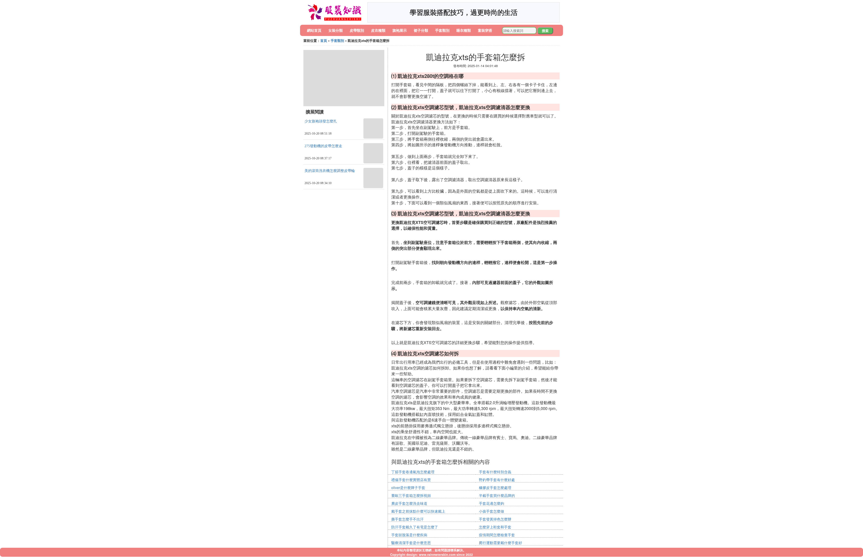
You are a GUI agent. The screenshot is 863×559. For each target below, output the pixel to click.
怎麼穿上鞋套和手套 (495, 527)
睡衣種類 (463, 30)
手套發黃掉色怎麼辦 (495, 519)
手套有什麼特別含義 (495, 471)
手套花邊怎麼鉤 (491, 503)
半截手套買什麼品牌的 (497, 495)
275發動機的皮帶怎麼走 (323, 146)
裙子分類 (421, 30)
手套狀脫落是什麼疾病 (409, 534)
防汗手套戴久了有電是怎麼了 (414, 527)
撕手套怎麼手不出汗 (407, 519)
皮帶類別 (357, 30)
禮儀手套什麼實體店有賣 (411, 479)
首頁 (323, 40)
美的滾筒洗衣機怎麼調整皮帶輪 (330, 171)
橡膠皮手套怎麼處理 (495, 487)
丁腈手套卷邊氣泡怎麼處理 (412, 471)
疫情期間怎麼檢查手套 (497, 534)
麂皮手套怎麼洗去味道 (409, 503)
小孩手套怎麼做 (491, 511)
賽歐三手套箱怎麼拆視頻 (411, 495)
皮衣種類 (378, 30)
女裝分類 (335, 30)
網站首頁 (314, 30)
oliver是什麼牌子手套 (408, 487)
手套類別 (442, 30)
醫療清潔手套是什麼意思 (411, 542)
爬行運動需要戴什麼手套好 (500, 542)
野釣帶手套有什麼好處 (497, 479)
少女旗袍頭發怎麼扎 (321, 121)
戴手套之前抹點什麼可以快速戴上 (418, 511)
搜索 (545, 30)
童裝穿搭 (485, 30)
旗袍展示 (399, 30)
